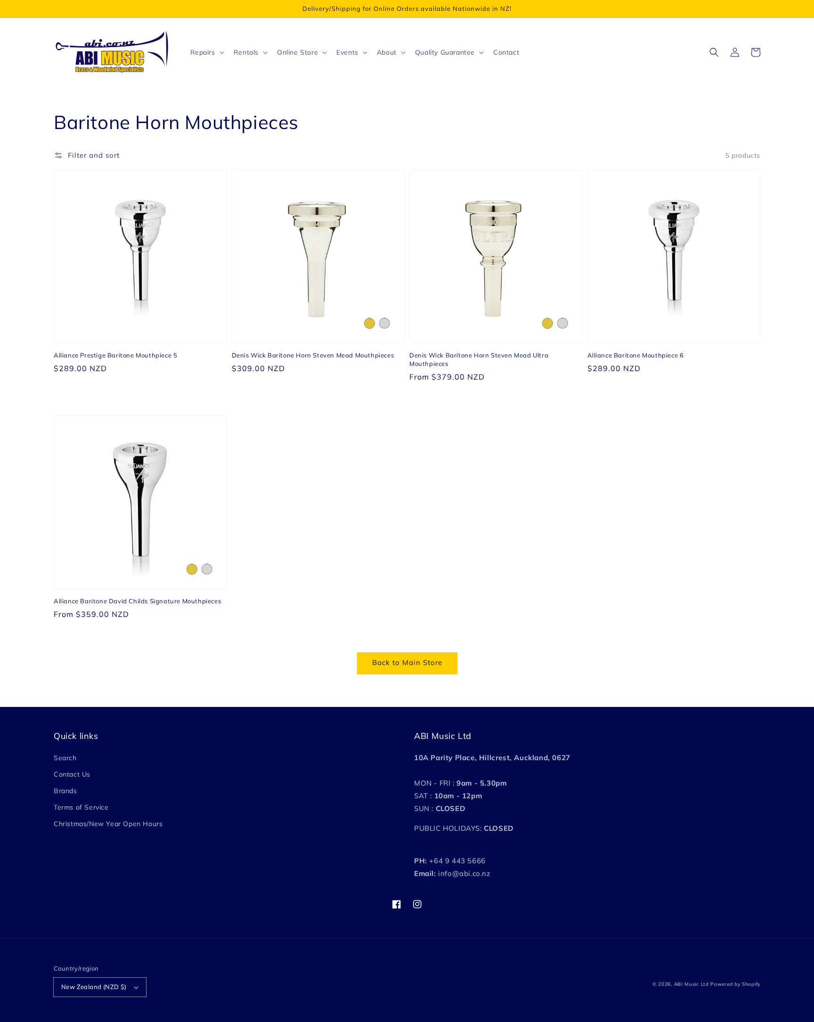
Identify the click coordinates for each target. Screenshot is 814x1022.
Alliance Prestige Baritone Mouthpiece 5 (115, 355)
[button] (714, 52)
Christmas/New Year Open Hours (108, 823)
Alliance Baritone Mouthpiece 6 (635, 355)
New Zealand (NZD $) (94, 986)
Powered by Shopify (735, 984)
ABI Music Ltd (691, 984)
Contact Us (72, 774)
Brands (65, 791)
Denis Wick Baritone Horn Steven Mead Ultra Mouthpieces (478, 359)
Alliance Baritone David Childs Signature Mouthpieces (137, 601)
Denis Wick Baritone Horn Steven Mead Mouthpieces (313, 355)
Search (65, 758)
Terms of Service (81, 807)
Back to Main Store (407, 662)
